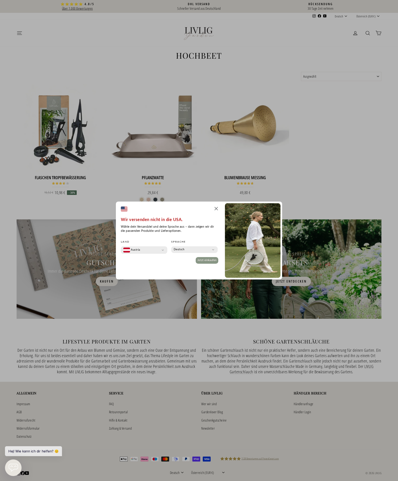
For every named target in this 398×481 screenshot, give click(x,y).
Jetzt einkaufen (207, 260)
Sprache (178, 241)
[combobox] (131, 250)
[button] (216, 209)
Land (125, 241)
